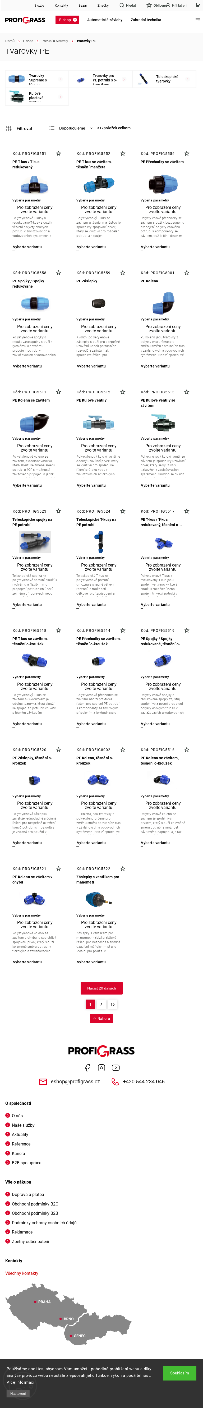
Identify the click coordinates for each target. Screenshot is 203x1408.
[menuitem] (69, 20)
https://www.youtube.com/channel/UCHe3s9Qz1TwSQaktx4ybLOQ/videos (116, 1068)
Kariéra (18, 1153)
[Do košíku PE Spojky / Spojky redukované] (27, 366)
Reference (21, 1144)
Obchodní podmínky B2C (35, 1204)
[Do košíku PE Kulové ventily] (91, 485)
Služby (39, 5)
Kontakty (61, 5)
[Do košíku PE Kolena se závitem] (27, 485)
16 (112, 1004)
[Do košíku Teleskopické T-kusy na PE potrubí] (91, 605)
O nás (17, 1115)
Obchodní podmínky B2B (35, 1213)
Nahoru (104, 1018)
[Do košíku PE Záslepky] (91, 366)
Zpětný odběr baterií (30, 1241)
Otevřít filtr (18, 128)
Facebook (87, 1068)
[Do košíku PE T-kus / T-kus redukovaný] (27, 247)
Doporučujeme (72, 128)
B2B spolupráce (26, 1162)
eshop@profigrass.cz (75, 1082)
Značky (103, 5)
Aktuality (20, 1134)
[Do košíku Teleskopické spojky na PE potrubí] (27, 605)
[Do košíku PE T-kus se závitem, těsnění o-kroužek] (27, 724)
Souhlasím (179, 1373)
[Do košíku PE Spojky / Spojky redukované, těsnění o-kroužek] (155, 724)
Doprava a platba (28, 1194)
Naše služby (23, 1125)
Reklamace (22, 1232)
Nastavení (18, 1394)
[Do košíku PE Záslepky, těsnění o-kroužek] (27, 843)
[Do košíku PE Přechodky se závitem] (155, 247)
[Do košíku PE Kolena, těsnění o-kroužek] (91, 843)
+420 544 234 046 (144, 1082)
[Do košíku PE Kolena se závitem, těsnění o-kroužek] (155, 843)
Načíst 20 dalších (101, 988)
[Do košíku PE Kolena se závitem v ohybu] (27, 962)
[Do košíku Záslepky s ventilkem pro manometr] (91, 962)
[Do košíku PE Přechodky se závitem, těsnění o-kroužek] (91, 724)
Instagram (101, 1068)
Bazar (83, 5)
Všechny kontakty (21, 1273)
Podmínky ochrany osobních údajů (44, 1222)
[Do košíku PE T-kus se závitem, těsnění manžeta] (91, 247)
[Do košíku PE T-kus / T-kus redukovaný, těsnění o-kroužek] (155, 605)
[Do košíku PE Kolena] (155, 366)
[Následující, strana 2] (101, 1004)
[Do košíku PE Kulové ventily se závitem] (155, 485)
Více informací (20, 1382)
